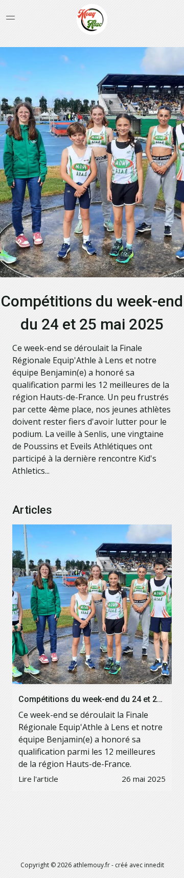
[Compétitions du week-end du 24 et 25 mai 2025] (92, 604)
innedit (154, 865)
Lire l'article (38, 779)
